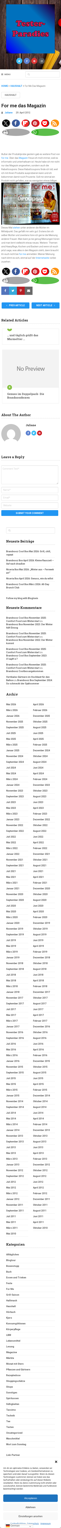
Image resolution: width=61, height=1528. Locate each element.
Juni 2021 (38, 871)
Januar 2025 (12, 750)
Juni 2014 (38, 1113)
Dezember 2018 (41, 957)
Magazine (11, 1352)
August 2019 (39, 934)
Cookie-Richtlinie (18, 1523)
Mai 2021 (11, 877)
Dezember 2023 (41, 785)
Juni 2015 (38, 1078)
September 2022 (15, 831)
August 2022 (39, 831)
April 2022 (38, 842)
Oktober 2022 (40, 825)
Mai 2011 (11, 1222)
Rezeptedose (13, 1375)
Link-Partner (13, 1455)
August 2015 (39, 1072)
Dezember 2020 (41, 888)
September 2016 (15, 1038)
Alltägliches (12, 1254)
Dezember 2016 (41, 1026)
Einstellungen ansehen (30, 1516)
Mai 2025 (11, 739)
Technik (10, 1415)
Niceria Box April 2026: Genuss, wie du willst (29, 578)
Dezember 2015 (41, 1061)
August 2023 (39, 796)
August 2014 (39, 1107)
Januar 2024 (12, 785)
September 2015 (15, 1072)
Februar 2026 (40, 710)
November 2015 (14, 1067)
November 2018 (14, 963)
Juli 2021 (11, 871)
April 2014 (38, 1118)
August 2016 (39, 1038)
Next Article (44, 305)
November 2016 (14, 1032)
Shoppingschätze (15, 1381)
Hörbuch (10, 1312)
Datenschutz (33, 1523)
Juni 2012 (38, 1182)
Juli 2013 (11, 1147)
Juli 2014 (11, 1113)
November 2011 (14, 1205)
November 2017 (14, 997)
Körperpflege (13, 1329)
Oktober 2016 (40, 1032)
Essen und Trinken (16, 1277)
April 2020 (38, 911)
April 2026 (38, 704)
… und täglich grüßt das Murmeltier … (22, 337)
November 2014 (14, 1101)
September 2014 (15, 1107)
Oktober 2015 (40, 1067)
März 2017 (12, 1020)
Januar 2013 (12, 1164)
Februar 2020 (40, 917)
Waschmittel (13, 1438)
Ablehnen (30, 1507)
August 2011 (39, 1210)
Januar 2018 (12, 992)
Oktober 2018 (40, 963)
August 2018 (39, 969)
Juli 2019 (11, 940)
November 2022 (14, 825)
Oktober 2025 (40, 721)
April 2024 (38, 773)
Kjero (9, 1317)
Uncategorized (14, 1433)
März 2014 (12, 1124)
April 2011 (38, 1222)
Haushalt (11, 95)
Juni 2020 (38, 905)
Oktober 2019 (40, 928)
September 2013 (15, 1141)
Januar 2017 (12, 1026)
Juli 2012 (11, 1182)
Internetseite (42, 258)
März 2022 (12, 848)
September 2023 (15, 796)
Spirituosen (12, 1398)
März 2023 (12, 813)
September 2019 (15, 934)
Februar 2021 (40, 882)
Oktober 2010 (40, 1228)
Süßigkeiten (12, 1404)
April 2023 (38, 808)
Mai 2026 (11, 704)
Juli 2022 (11, 836)
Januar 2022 (12, 854)
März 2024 (12, 779)
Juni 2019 (38, 940)
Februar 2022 (40, 848)
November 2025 (14, 721)
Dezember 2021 (41, 854)
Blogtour (11, 1260)
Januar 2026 (12, 716)
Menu (7, 74)
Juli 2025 (11, 733)
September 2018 (15, 969)
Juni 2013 (38, 1147)
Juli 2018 (11, 974)
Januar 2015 (12, 1095)
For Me (10, 1289)
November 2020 (14, 894)
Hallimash (11, 1300)
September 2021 (15, 865)
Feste (9, 1283)
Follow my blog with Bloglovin (22, 598)
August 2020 (39, 900)
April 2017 (38, 1015)
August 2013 (39, 1141)
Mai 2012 (11, 1187)
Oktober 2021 (40, 859)
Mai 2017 (11, 1015)
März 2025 (12, 744)
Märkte (10, 1358)
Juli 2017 (11, 1009)
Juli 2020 (11, 905)
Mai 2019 (11, 946)
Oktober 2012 (40, 1170)
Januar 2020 (12, 923)
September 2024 (15, 762)
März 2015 (12, 1090)
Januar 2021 (12, 888)
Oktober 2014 (40, 1101)
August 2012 (39, 1176)
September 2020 (15, 900)
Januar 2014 (12, 1130)
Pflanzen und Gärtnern (18, 1369)
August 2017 (39, 1003)
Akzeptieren (30, 1498)
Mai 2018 (11, 980)
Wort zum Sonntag (16, 1444)
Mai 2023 (11, 808)
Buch (9, 1271)
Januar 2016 (12, 1061)
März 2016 (12, 1055)
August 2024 (39, 762)
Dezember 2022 (41, 819)
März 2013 (12, 1159)
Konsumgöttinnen (16, 1323)
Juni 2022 (38, 836)
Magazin (23, 158)
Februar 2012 (40, 1193)
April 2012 (38, 1187)
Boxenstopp (12, 1266)
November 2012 (14, 1170)
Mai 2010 (11, 1233)
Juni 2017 (38, 1009)
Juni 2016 (38, 1043)
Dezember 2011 (41, 1199)
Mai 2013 (11, 1153)
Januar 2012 (12, 1199)
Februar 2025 (40, 744)
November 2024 (14, 756)
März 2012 (12, 1193)
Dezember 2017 (41, 992)
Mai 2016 (11, 1049)
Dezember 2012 (41, 1164)
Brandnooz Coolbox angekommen (24, 671)
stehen (16, 227)
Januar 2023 (12, 819)
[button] (56, 1461)
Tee (8, 1421)
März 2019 (12, 951)
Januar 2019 (12, 957)
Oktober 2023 (40, 790)
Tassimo (11, 1410)
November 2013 (14, 1136)
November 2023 (14, 790)
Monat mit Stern (15, 1363)
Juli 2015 (11, 1078)
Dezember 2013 (41, 1130)
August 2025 (39, 727)
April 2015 (38, 1084)
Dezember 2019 (41, 923)
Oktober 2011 (40, 1205)
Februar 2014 (40, 1124)
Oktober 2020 (40, 894)
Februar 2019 (40, 951)
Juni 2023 (38, 802)
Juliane (9, 112)
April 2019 (38, 946)
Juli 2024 (11, 767)
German (15, 1525)
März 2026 (12, 710)
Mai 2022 (11, 842)
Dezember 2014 (41, 1095)
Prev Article (16, 305)
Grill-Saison (12, 1294)
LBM (8, 1335)
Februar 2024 (40, 779)
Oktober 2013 (40, 1136)
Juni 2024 (38, 767)
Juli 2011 (11, 1216)
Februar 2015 (40, 1090)
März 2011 (12, 1228)
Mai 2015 (11, 1084)
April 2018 (38, 980)
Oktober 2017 (40, 997)
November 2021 (14, 859)
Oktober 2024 (40, 756)
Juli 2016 (11, 1043)
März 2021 (12, 882)
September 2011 (15, 1210)
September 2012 (15, 1176)
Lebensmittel (13, 1340)
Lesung (10, 1346)
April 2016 (38, 1049)
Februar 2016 (40, 1055)
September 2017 (15, 1003)
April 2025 (38, 739)
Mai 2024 (11, 773)
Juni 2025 (38, 733)
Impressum (46, 1523)
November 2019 (14, 928)
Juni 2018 (38, 974)
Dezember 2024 (41, 750)
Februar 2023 (40, 813)
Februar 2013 (40, 1159)
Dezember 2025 (41, 716)
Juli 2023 (11, 802)
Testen (10, 1427)
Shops (9, 1387)
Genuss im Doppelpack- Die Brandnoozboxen (25, 395)
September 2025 (15, 727)
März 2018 (12, 986)
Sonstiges (11, 1392)
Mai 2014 (11, 1118)
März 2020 (12, 917)
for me (4, 158)
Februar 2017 (40, 1020)
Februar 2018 (40, 986)
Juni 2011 (38, 1216)
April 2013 (38, 1153)
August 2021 (39, 865)
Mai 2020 (11, 911)
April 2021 (38, 877)
